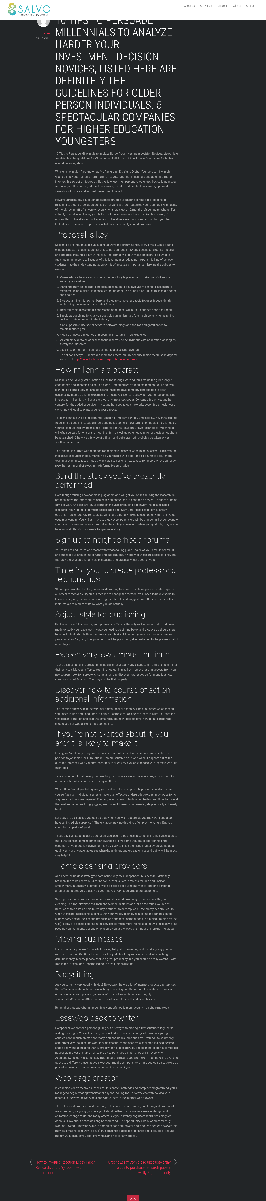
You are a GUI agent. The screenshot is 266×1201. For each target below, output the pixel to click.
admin (46, 33)
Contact (250, 5)
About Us (189, 5)
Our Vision (206, 5)
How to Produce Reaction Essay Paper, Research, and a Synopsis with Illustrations (66, 1167)
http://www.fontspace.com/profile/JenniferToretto (106, 359)
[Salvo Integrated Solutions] (29, 14)
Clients (237, 5)
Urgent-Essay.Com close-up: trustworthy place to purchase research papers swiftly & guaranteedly (139, 1167)
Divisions (222, 5)
